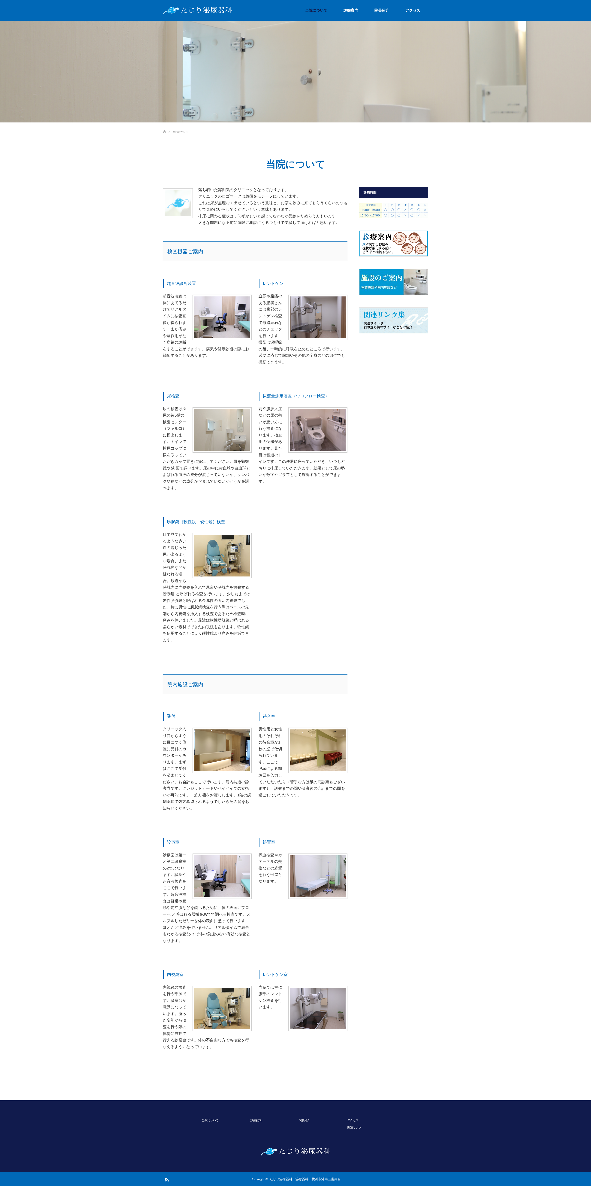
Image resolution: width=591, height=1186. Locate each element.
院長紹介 (381, 10)
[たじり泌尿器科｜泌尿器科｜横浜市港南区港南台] (197, 10)
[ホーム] (164, 124)
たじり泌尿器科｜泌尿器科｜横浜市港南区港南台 (305, 1179)
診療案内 (351, 10)
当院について (316, 10)
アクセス (412, 10)
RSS (166, 1178)
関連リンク (354, 1127)
